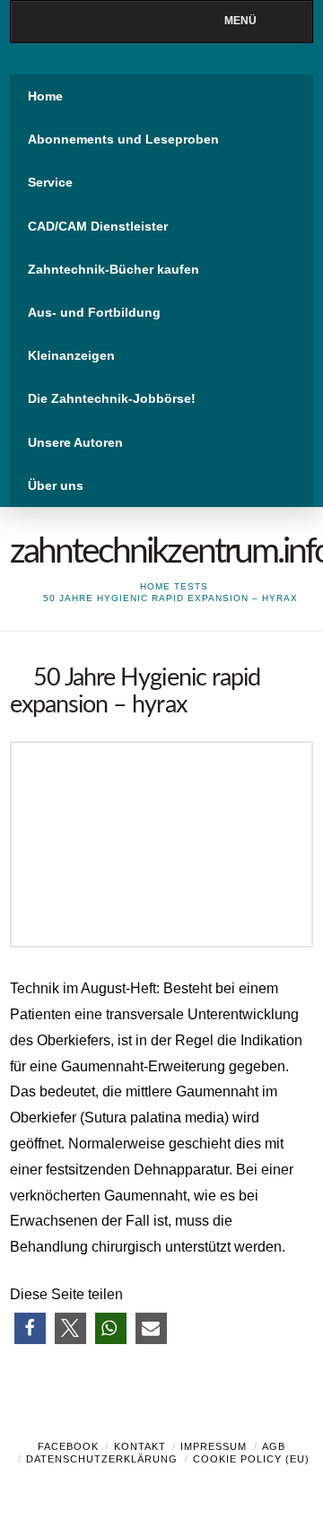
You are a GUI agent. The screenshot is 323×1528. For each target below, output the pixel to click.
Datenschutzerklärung (102, 1459)
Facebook (68, 1446)
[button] (30, 1328)
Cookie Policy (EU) (251, 1459)
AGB (273, 1446)
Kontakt (140, 1446)
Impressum (213, 1446)
